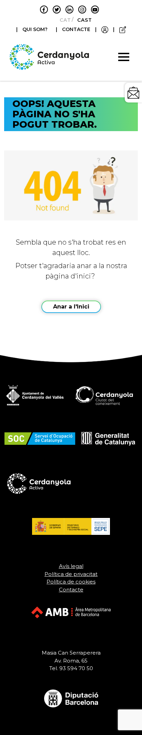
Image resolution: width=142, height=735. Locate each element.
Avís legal (71, 566)
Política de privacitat (71, 574)
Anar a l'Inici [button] (71, 306)
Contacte (71, 589)
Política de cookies (71, 581)
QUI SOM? (35, 29)
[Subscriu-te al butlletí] (133, 93)
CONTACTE (76, 29)
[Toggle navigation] (123, 57)
